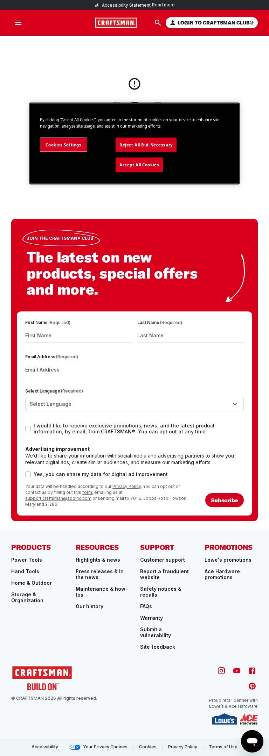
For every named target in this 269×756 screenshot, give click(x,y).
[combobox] (134, 404)
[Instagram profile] (221, 670)
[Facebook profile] (252, 670)
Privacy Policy (126, 486)
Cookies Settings (63, 144)
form (87, 492)
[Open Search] (158, 23)
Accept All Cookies (139, 164)
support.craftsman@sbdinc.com (58, 498)
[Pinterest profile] (252, 686)
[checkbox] (28, 428)
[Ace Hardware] (249, 719)
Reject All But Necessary (146, 144)
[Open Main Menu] (18, 23)
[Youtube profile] (236, 670)
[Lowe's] (224, 719)
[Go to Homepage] (116, 22)
